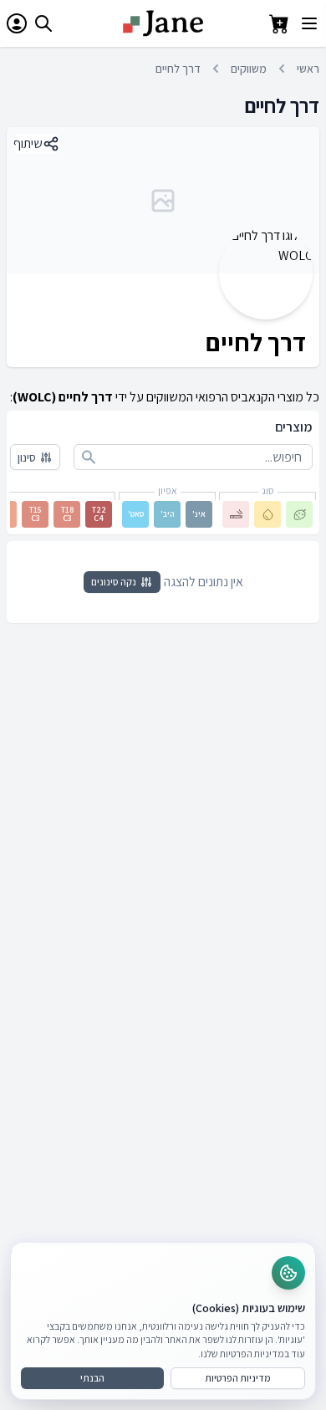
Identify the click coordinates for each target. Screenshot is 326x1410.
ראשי (308, 68)
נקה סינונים (113, 581)
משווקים (249, 68)
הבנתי (92, 1378)
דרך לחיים (178, 68)
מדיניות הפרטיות (238, 1378)
